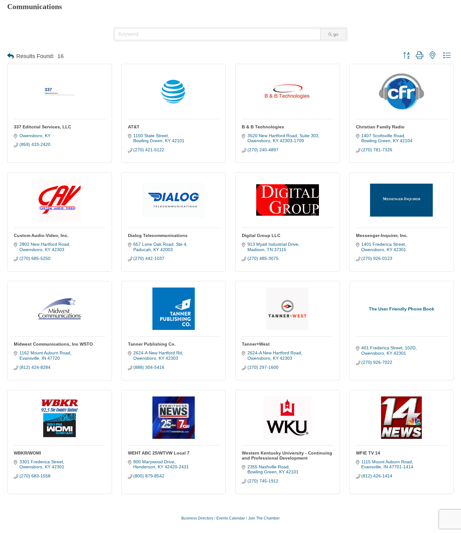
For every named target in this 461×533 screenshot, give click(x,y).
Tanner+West (256, 344)
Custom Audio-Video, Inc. (41, 235)
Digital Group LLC (261, 235)
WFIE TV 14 (368, 452)
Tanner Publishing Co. (152, 344)
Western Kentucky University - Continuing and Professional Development (287, 455)
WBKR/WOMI (27, 452)
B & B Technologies (263, 126)
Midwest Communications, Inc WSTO (53, 344)
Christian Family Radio (380, 126)
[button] (10, 56)
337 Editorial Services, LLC (42, 126)
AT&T (134, 126)
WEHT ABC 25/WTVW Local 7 (158, 452)
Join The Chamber (264, 518)
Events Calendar (230, 518)
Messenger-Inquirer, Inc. (382, 235)
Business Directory (197, 518)
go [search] (335, 34)
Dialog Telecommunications (158, 235)
